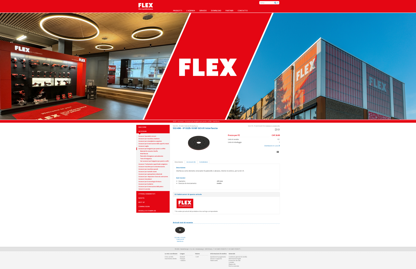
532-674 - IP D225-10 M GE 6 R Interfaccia (185, 126)
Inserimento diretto (171, 259)
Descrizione (179, 162)
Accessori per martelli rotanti (148, 172)
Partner (229, 10)
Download (216, 10)
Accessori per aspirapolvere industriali (150, 174)
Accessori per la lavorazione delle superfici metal (154, 144)
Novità (141, 198)
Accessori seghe (144, 146)
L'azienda (190, 10)
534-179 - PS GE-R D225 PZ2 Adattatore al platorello (264, 126)
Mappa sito (232, 264)
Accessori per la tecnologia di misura (150, 181)
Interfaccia (144, 154)
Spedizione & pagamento (218, 257)
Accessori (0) (191, 162)
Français (182, 259)
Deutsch (182, 257)
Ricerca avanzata (234, 266)
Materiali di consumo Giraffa (149, 151)
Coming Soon (144, 206)
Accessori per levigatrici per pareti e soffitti (152, 149)
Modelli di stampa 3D (147, 211)
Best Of (141, 202)
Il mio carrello (169, 257)
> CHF (197, 257)
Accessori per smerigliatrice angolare (150, 141)
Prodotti (177, 10)
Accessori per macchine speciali (148, 169)
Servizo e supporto (216, 259)
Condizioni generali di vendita (238, 257)
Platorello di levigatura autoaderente (151, 156)
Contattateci (203, 162)
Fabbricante (214, 260)
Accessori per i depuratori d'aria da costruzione (153, 176)
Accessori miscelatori (145, 179)
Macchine (142, 127)
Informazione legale (235, 259)
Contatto (243, 10)
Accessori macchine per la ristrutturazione (152, 167)
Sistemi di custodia (144, 189)
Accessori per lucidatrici (146, 184)
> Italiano (183, 260)
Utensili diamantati (146, 194)
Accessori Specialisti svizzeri (147, 136)
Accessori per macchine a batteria (149, 139)
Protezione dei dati (234, 260)
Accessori (142, 131)
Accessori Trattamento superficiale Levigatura (153, 164)
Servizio (203, 10)
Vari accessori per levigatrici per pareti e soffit (154, 161)
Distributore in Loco (271, 146)
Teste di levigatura (146, 159)
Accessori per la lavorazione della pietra (151, 186)
